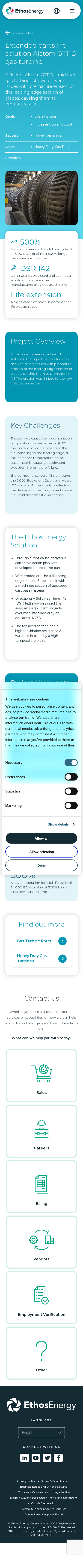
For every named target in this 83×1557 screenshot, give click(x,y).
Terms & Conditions (54, 1481)
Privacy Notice (26, 1481)
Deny (41, 865)
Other (41, 1370)
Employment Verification (41, 1314)
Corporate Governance (33, 1492)
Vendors (41, 1259)
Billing (41, 1203)
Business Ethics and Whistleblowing (44, 1486)
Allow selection (41, 852)
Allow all (41, 838)
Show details (58, 824)
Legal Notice (61, 1492)
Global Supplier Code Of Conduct (44, 1509)
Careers (41, 1148)
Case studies (22, 33)
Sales (41, 1092)
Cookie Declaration (43, 1503)
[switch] (71, 776)
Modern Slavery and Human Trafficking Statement (43, 1497)
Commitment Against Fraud (43, 1514)
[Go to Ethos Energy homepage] (41, 1405)
